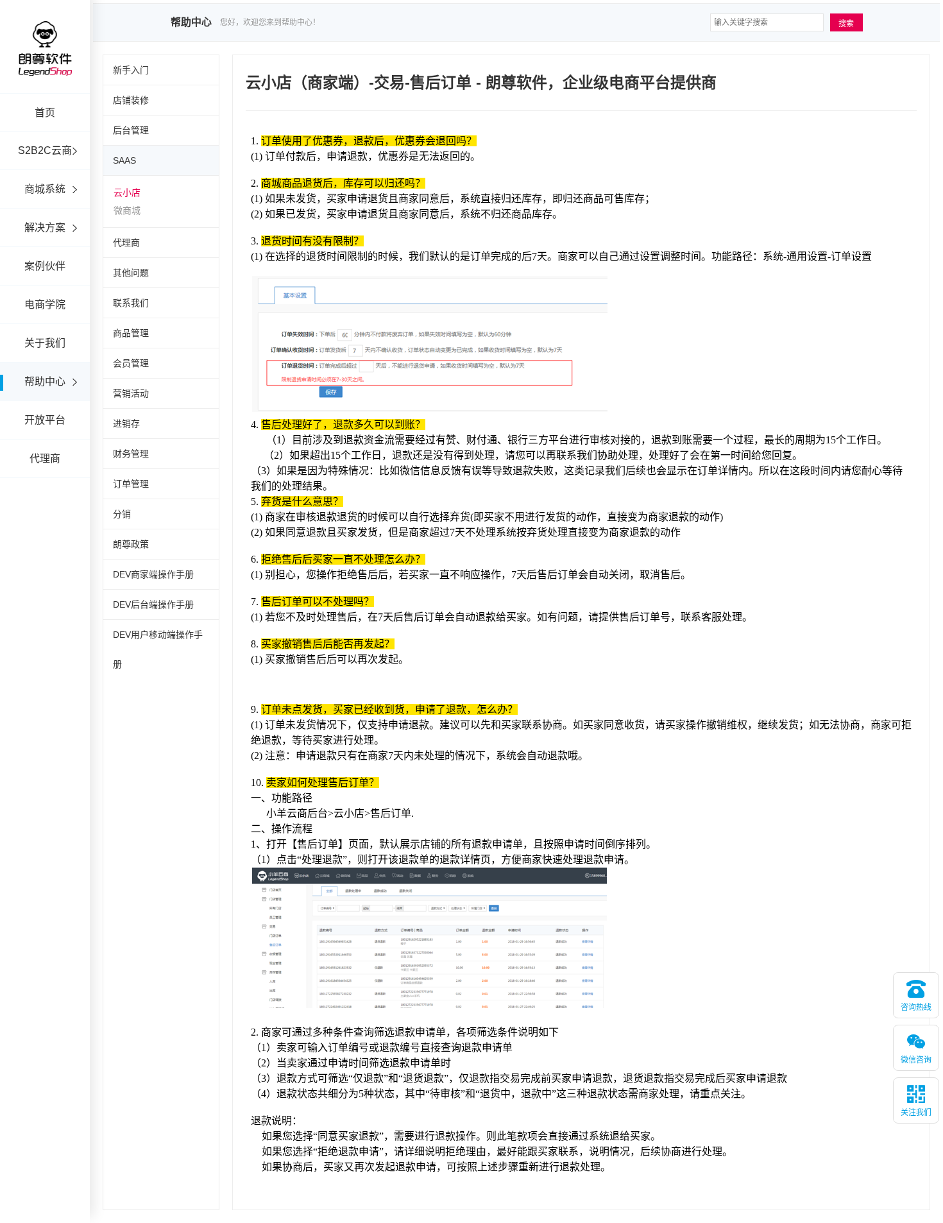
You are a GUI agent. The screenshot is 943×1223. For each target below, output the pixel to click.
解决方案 (44, 227)
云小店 (127, 192)
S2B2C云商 (45, 150)
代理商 (45, 458)
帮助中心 (44, 381)
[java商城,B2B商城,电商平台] (45, 65)
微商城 (127, 210)
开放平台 (44, 420)
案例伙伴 (44, 266)
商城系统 (44, 189)
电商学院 (44, 304)
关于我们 (44, 343)
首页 (45, 112)
